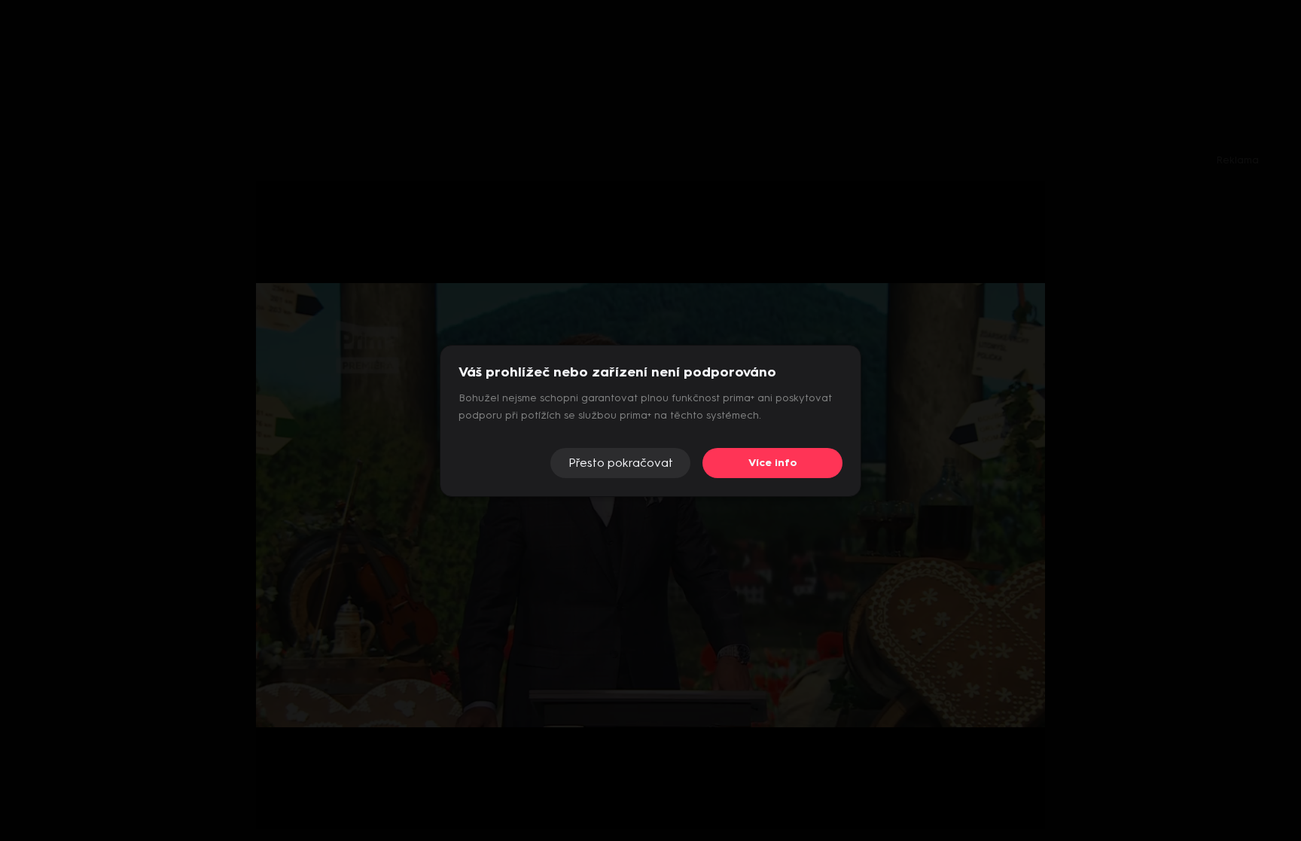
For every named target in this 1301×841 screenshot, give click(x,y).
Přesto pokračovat (620, 463)
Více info (772, 462)
